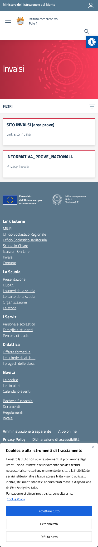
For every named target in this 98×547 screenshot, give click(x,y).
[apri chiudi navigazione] (8, 21)
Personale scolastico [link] (19, 324)
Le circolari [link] (11, 385)
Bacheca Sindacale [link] (18, 401)
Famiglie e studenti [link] (18, 330)
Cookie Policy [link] (16, 498)
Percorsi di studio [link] (16, 335)
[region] (49, 495)
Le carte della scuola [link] (19, 296)
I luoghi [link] (8, 285)
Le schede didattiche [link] (19, 357)
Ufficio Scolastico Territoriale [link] (25, 240)
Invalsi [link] (8, 257)
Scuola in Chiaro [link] (15, 245)
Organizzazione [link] (15, 302)
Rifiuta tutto (49, 536)
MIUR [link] (7, 228)
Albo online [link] (67, 431)
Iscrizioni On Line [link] (16, 251)
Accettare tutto (49, 510)
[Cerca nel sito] (86, 32)
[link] (92, 42)
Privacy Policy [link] (14, 439)
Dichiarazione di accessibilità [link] (55, 439)
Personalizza (49, 523)
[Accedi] (91, 5)
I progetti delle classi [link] (19, 363)
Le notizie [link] (10, 380)
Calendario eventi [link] (16, 391)
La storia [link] (9, 308)
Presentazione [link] (14, 279)
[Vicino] (93, 447)
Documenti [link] (11, 406)
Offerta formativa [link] (16, 352)
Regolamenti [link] (13, 412)
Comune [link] (9, 263)
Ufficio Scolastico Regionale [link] (24, 234)
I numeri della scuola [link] (19, 291)
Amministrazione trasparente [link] (27, 431)
